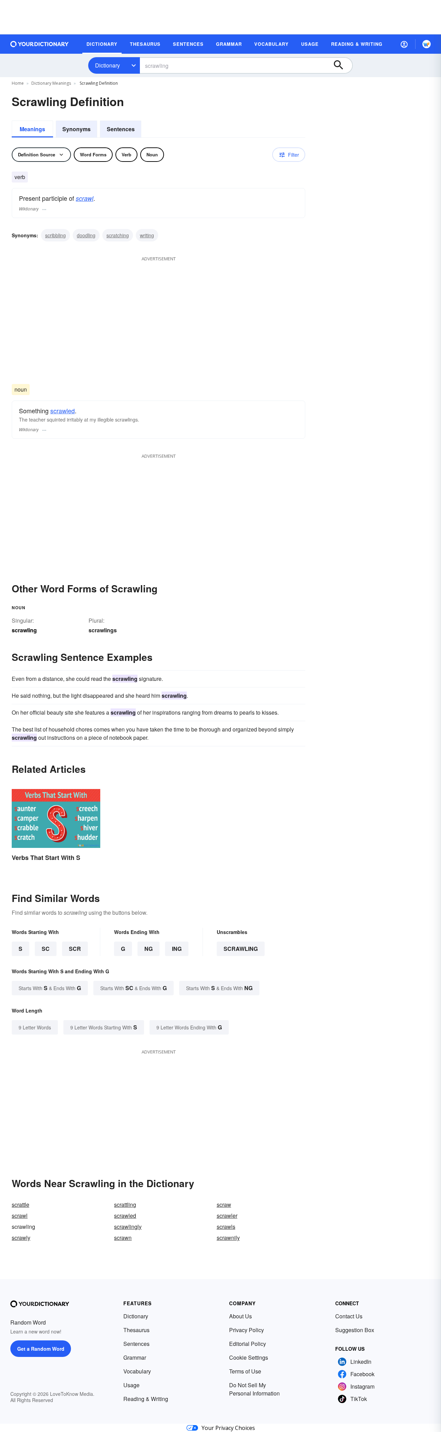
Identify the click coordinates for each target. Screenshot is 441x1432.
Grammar (134, 1357)
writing (147, 235)
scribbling (55, 235)
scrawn (123, 1238)
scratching (117, 235)
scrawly (21, 1238)
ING (177, 949)
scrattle (20, 1204)
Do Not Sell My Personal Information (254, 1389)
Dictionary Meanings (51, 83)
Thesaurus (136, 1330)
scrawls (226, 1227)
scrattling (125, 1204)
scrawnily (228, 1238)
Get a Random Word (40, 1348)
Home (18, 83)
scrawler (227, 1216)
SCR (75, 949)
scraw (224, 1204)
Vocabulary (137, 1371)
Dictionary (107, 65)
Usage (131, 1385)
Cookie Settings (248, 1357)
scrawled (62, 410)
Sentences (121, 129)
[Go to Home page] (39, 44)
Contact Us (348, 1316)
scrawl (84, 198)
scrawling (241, 949)
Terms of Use (245, 1371)
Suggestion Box (354, 1330)
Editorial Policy (247, 1344)
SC (46, 949)
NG (148, 949)
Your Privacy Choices (228, 1428)
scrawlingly (128, 1227)
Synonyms (76, 129)
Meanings (32, 129)
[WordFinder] (426, 44)
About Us (240, 1316)
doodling (86, 235)
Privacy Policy (246, 1330)
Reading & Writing (145, 1399)
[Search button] (341, 65)
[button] (404, 44)
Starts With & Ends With (50, 988)
